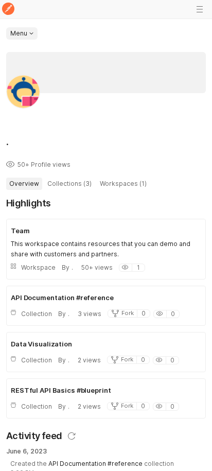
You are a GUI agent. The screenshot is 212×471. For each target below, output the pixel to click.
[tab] (24, 184)
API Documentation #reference (95, 463)
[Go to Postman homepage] (8, 9)
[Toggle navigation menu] (199, 9)
